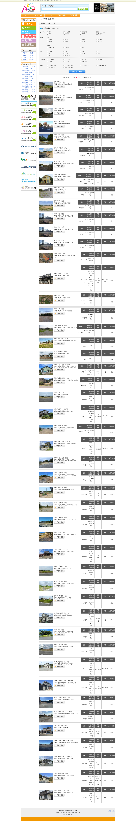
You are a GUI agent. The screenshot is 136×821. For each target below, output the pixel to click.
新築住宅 (84, 32)
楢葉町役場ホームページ (28, 70)
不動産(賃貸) (73, 15)
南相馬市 (51, 47)
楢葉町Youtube (28, 72)
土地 (50, 32)
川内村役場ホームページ (28, 78)
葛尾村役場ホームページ (28, 90)
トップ (27, 15)
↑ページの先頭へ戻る (109, 811)
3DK (66, 53)
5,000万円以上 (69, 67)
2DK (83, 51)
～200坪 (84, 59)
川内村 (24, 57)
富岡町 (32, 57)
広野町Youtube (28, 69)
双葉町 (24, 55)
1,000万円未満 (52, 65)
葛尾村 (32, 53)
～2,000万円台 (85, 65)
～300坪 (100, 59)
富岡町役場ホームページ (28, 74)
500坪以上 (84, 61)
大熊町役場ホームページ (28, 82)
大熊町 (32, 55)
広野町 (32, 59)
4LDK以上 (68, 55)
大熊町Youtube (28, 84)
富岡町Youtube (28, 76)
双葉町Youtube (28, 88)
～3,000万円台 (102, 65)
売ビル (51, 34)
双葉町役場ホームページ (28, 86)
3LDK (83, 53)
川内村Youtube (28, 80)
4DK (50, 55)
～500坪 (67, 61)
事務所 (83, 34)
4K (99, 53)
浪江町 (24, 53)
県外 (83, 47)
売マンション (101, 32)
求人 (50, 15)
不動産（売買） (62, 15)
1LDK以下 (51, 51)
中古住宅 (67, 32)
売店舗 (67, 34)
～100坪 (67, 59)
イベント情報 (39, 15)
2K (66, 51)
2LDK (99, 51)
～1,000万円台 (69, 65)
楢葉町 (24, 59)
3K (49, 53)
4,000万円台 (52, 67)
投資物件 (100, 34)
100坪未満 (51, 59)
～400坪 (51, 61)
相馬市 (67, 47)
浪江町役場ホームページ (28, 92)
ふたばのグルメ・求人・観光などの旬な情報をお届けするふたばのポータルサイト (41, 0)
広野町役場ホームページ (28, 67)
